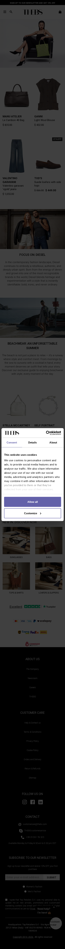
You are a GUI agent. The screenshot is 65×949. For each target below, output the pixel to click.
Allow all (32, 501)
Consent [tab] (12, 442)
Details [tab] (32, 442)
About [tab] (53, 442)
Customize (30, 513)
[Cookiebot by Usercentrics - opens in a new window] (46, 433)
